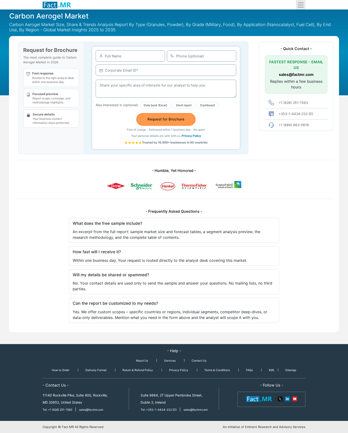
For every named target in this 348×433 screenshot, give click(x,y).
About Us (142, 360)
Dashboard (207, 105)
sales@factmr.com (296, 74)
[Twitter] (280, 398)
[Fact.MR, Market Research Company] (57, 4)
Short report (184, 105)
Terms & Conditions (217, 370)
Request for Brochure (165, 119)
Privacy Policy (191, 136)
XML (272, 370)
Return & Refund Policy (137, 370)
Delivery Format (96, 370)
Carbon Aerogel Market (49, 16)
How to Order (60, 370)
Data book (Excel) (155, 105)
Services (170, 360)
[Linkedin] (287, 398)
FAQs (249, 370)
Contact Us (199, 360)
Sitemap (290, 370)
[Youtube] (294, 398)
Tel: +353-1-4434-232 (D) (159, 409)
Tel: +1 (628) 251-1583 (58, 409)
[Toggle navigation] (300, 4)
